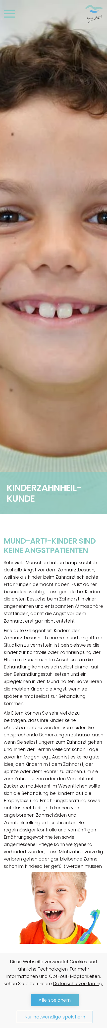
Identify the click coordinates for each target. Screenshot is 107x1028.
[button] (9, 13)
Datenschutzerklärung (78, 983)
